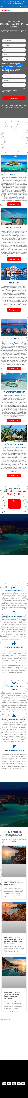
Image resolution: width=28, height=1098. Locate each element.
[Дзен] (23, 6)
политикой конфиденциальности (10, 92)
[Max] (12, 6)
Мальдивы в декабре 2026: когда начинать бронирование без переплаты (12, 995)
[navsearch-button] (2, 6)
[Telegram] (17, 6)
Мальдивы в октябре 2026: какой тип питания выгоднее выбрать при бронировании (13, 940)
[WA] (25, 6)
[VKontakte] (15, 6)
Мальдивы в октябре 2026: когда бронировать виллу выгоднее (13, 883)
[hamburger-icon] (25, 10)
